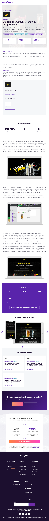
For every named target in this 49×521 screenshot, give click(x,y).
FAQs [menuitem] (33, 474)
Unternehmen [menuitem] (11, 461)
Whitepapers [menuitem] (35, 469)
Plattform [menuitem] (21, 461)
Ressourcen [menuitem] (35, 461)
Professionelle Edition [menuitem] (23, 469)
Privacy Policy (27, 510)
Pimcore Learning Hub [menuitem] (37, 463)
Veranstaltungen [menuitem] (36, 471)
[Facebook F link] (20, 513)
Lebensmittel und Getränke (10, 94)
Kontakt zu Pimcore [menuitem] (28, 492)
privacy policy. (36, 447)
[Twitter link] (23, 513)
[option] (24, 332)
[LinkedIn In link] (29, 513)
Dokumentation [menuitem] (16, 484)
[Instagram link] (26, 513)
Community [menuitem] (16, 481)
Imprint (22, 517)
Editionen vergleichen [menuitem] (23, 471)
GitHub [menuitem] (14, 486)
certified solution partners (34, 446)
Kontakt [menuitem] (26, 481)
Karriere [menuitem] (8, 469)
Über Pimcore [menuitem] (10, 463)
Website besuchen (10, 111)
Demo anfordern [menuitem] (28, 488)
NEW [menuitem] (20, 479)
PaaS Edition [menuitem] (21, 463)
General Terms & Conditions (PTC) (36, 517)
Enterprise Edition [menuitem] (22, 466)
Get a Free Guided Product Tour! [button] (24, 441)
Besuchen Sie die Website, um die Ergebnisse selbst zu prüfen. (24, 307)
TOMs (45, 517)
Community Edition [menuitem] (23, 474)
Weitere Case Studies (30, 404)
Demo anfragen (17, 404)
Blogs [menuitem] (33, 466)
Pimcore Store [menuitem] (22, 477)
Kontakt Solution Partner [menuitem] (29, 484)
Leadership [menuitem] (9, 466)
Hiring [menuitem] (13, 469)
